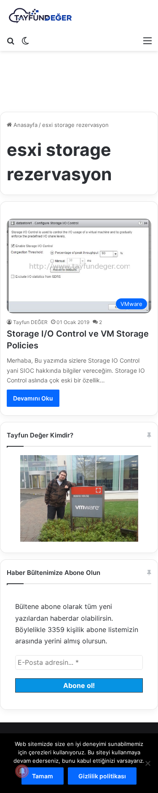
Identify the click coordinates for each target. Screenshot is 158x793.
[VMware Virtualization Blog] (40, 16)
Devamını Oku (33, 398)
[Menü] (147, 40)
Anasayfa (24, 124)
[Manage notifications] (22, 771)
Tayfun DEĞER (30, 322)
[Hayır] (147, 763)
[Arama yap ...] (10, 40)
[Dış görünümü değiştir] (25, 40)
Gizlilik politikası (102, 776)
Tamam (42, 776)
